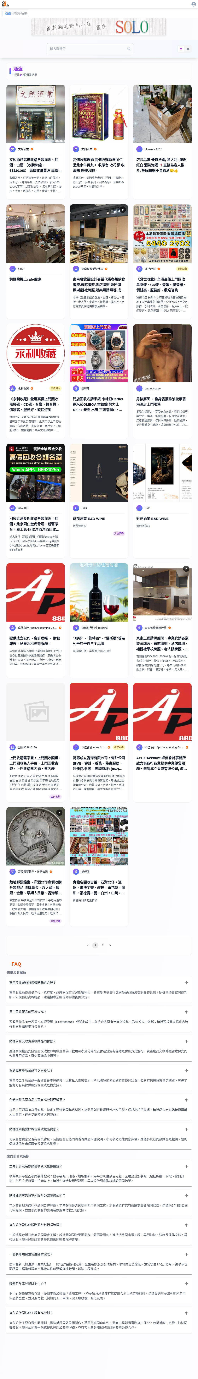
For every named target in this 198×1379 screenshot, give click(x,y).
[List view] (188, 49)
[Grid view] (181, 49)
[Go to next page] (110, 945)
